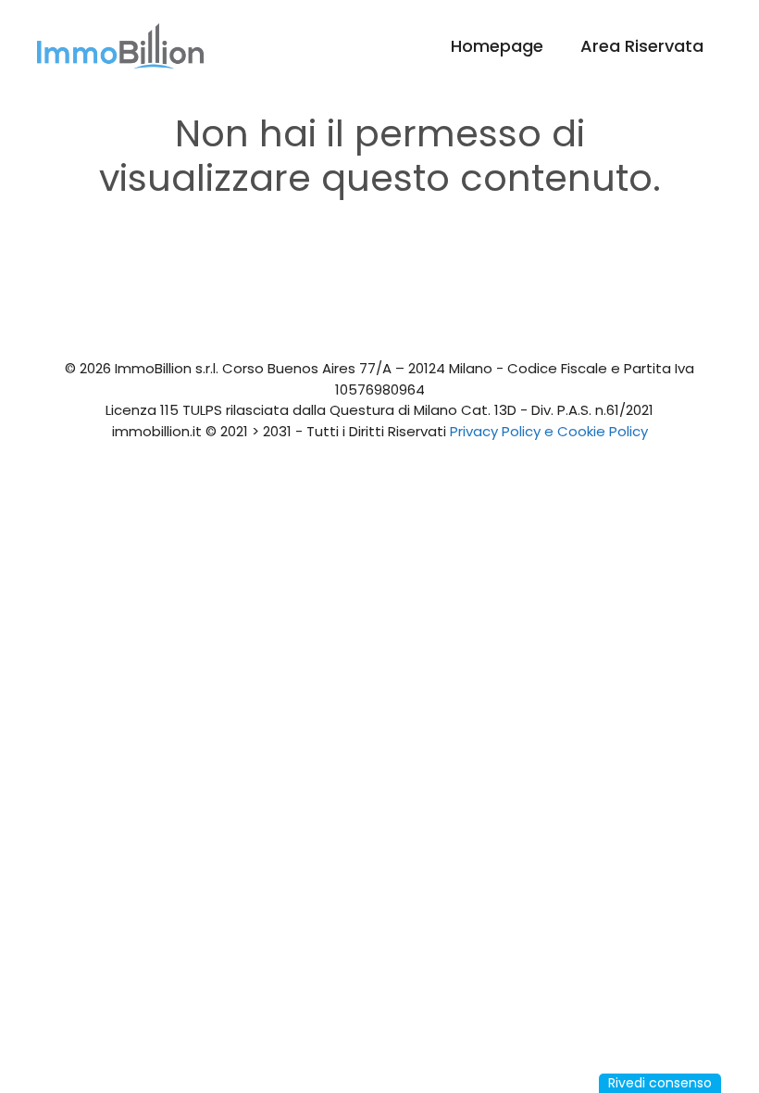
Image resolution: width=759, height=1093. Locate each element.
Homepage (497, 45)
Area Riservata (641, 45)
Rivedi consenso (660, 1083)
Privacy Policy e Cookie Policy (549, 431)
